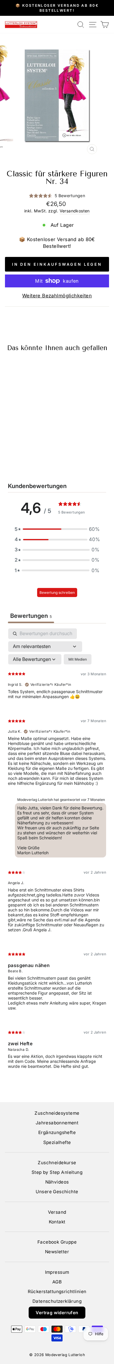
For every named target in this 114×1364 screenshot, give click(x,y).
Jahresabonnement (57, 1123)
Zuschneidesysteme (56, 1113)
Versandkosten (75, 210)
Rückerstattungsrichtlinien (57, 1291)
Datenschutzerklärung (57, 1301)
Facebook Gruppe (57, 1242)
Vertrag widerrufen (57, 1312)
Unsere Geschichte (57, 1191)
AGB (57, 1282)
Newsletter (57, 1251)
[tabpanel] (57, 853)
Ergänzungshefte (57, 1132)
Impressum (57, 1272)
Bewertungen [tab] (31, 615)
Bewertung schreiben (57, 592)
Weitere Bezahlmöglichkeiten (57, 296)
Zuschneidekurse (57, 1162)
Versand (57, 1212)
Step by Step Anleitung (57, 1172)
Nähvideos (57, 1182)
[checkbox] (77, 659)
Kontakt (57, 1222)
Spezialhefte (57, 1142)
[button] (57, 529)
